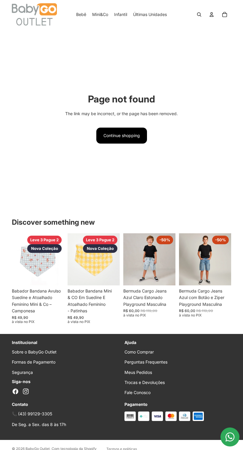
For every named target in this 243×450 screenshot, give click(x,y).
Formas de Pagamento (33, 361)
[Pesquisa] (199, 14)
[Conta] (211, 14)
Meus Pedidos (138, 372)
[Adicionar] (54, 276)
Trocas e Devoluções (144, 382)
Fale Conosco (137, 392)
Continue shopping (121, 135)
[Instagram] (25, 391)
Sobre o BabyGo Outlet (34, 351)
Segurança (22, 372)
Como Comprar (139, 351)
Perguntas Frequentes (145, 361)
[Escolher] (166, 276)
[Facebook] (15, 391)
